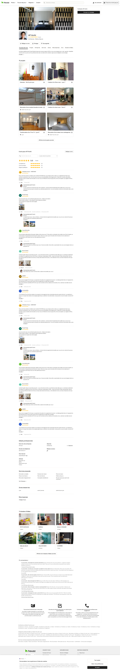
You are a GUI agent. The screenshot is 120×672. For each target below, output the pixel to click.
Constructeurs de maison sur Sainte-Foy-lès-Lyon (29, 633)
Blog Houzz (82, 652)
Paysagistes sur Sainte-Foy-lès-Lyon (83, 634)
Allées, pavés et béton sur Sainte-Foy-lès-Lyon (81, 636)
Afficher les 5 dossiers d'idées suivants (46, 553)
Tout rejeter (97, 660)
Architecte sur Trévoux (23, 626)
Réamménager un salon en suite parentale (37, 586)
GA (20, 276)
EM (20, 291)
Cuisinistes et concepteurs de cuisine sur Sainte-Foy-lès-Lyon (54, 633)
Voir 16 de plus (22, 481)
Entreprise (37, 47)
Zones (49, 47)
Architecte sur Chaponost (44, 628)
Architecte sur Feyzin (75, 626)
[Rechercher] (44, 2)
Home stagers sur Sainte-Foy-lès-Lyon (36, 634)
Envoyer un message (89, 12)
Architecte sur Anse (85, 626)
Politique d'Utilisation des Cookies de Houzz (41, 666)
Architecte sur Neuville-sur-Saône (46, 626)
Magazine (31, 2)
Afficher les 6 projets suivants (46, 140)
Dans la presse (46, 654)
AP (20, 231)
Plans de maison (70, 641)
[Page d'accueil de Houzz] (30, 651)
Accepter (97, 667)
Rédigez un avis (69, 151)
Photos (13, 2)
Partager (36, 43)
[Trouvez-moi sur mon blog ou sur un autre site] (47, 450)
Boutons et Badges (64, 652)
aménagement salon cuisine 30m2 (35, 593)
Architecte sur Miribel (33, 626)
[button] (48, 156)
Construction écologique (86, 641)
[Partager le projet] (44, 82)
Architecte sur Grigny (95, 626)
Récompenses (56, 47)
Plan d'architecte (53, 641)
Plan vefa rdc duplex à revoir (34, 574)
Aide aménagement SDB (33, 580)
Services (44, 47)
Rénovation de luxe (62, 641)
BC (20, 251)
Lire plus (21, 54)
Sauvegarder (46, 43)
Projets (31, 47)
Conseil (38, 2)
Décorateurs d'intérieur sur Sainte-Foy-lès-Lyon (79, 633)
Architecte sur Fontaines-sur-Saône (62, 626)
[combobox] (63, 2)
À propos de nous (23, 47)
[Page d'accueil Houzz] (5, 2)
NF (20, 195)
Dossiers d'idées (69, 47)
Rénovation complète (23, 641)
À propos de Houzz (47, 652)
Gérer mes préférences (97, 664)
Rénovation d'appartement (43, 641)
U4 (20, 172)
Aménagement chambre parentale (35, 562)
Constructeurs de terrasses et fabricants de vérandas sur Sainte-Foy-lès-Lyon (54, 636)
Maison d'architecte (32, 641)
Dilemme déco (32, 567)
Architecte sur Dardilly (33, 628)
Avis (62, 47)
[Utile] (19, 182)
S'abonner (70, 445)
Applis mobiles (63, 654)
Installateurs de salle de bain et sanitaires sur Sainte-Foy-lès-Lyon (60, 634)
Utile (21, 182)
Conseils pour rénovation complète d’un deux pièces (39, 568)
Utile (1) (22, 267)
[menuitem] (13, 3)
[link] (21, 179)
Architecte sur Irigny (22, 628)
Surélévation (77, 641)
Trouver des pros (21, 2)
